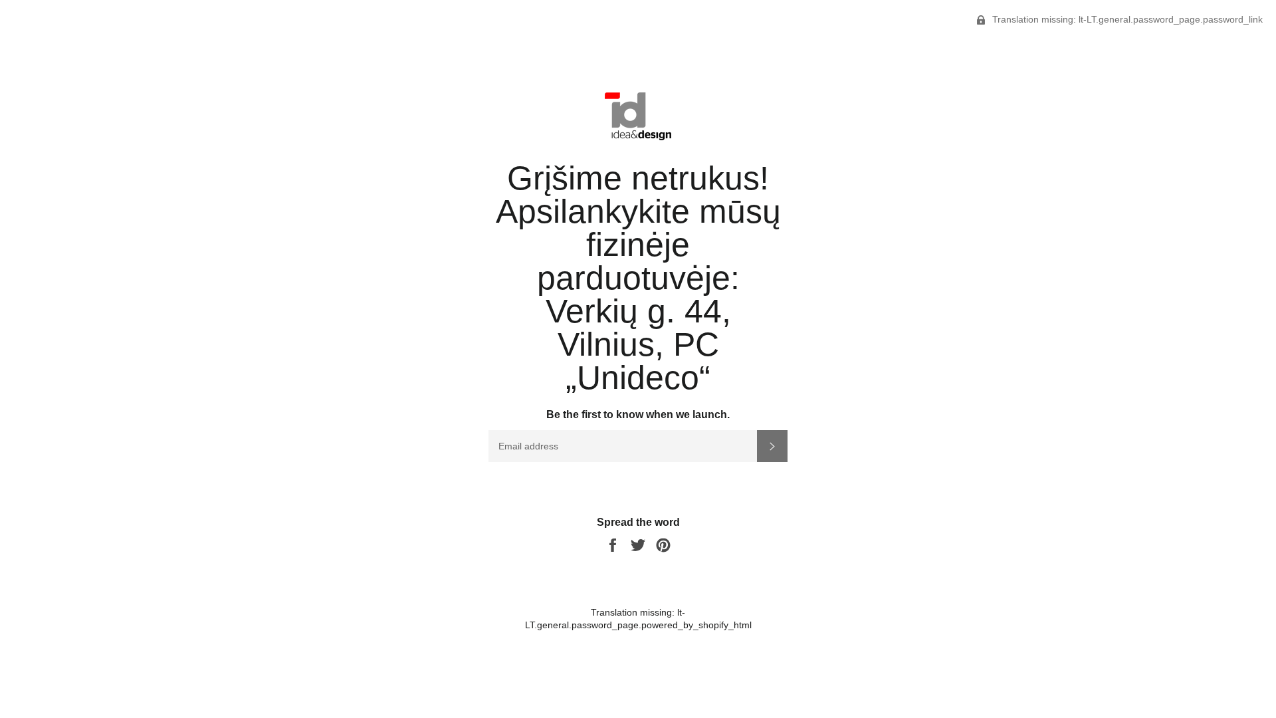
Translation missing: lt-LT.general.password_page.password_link (1126, 19)
